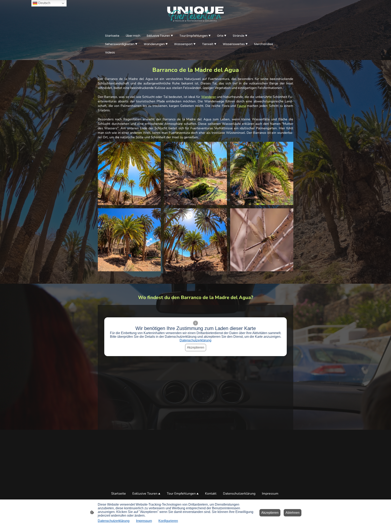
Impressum (144, 521)
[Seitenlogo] (195, 14)
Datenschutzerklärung (195, 340)
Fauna (241, 106)
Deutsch (43, 3)
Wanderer (208, 97)
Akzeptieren (195, 347)
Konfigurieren (168, 521)
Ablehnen (293, 512)
